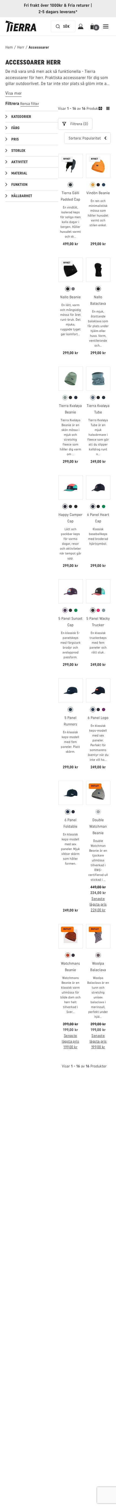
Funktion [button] (19, 184)
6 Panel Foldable (70, 823)
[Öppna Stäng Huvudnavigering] (106, 26)
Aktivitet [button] (19, 162)
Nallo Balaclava (98, 300)
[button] (93, 26)
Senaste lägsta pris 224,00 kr (98, 904)
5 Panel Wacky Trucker (98, 621)
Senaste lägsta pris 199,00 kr (70, 1041)
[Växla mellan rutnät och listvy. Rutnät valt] (104, 109)
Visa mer (13, 93)
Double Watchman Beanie (98, 826)
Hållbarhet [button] (21, 196)
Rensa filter (29, 103)
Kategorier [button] (21, 116)
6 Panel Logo (98, 717)
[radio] (70, 184)
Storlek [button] (18, 150)
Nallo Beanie (70, 297)
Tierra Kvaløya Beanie (70, 409)
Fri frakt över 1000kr (43, 5)
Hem (9, 47)
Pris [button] (15, 139)
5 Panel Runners (70, 721)
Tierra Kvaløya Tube (98, 409)
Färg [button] (15, 128)
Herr (20, 47)
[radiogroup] (70, 184)
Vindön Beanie (98, 193)
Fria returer (79, 5)
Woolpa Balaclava (98, 966)
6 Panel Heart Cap (98, 517)
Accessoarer (39, 47)
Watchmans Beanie (70, 966)
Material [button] (19, 173)
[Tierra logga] (20, 26)
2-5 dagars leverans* (58, 11)
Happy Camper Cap (71, 517)
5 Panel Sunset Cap (70, 621)
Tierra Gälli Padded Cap (70, 196)
